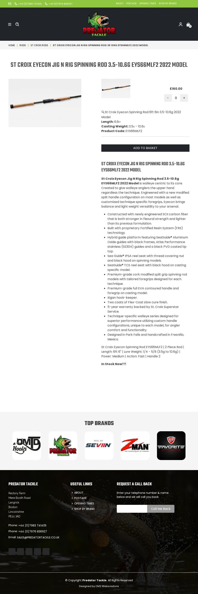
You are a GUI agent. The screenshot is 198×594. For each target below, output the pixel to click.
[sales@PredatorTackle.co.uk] (9, 3)
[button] (9, 24)
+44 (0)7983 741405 (32, 525)
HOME (12, 45)
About (120, 3)
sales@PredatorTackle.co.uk (38, 537)
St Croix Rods (39, 45)
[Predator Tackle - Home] (99, 24)
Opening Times (147, 3)
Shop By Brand (168, 3)
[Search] (17, 24)
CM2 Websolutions (107, 586)
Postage (131, 3)
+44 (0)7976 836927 (32, 531)
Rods (23, 45)
